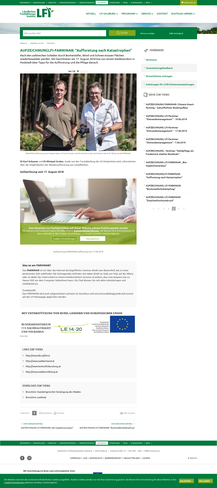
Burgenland (39, 2)
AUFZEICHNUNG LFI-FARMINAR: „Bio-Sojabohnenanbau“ (166, 164)
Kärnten (52, 2)
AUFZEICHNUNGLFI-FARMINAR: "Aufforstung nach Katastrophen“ (164, 175)
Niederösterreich (67, 2)
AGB (85, 458)
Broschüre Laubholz (36, 397)
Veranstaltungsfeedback (159, 67)
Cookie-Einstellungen (14, 482)
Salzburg (101, 2)
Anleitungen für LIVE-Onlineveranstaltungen (170, 84)
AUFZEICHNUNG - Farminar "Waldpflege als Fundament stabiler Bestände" (170, 152)
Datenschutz (95, 458)
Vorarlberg (136, 2)
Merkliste (190, 2)
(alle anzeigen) (176, 33)
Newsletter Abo (132, 458)
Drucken (60, 413)
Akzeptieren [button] (92, 238)
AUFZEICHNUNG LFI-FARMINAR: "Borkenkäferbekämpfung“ (163, 187)
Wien (148, 2)
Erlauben (204, 481)
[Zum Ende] (184, 209)
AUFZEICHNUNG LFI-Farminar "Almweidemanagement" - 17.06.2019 (166, 129)
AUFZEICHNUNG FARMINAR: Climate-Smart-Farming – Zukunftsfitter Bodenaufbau (170, 106)
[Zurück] (159, 209)
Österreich (25, 2)
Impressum (75, 458)
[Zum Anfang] (154, 209)
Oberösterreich (86, 2)
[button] (109, 13)
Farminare (151, 59)
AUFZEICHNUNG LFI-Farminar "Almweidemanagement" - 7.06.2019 (166, 140)
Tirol (125, 2)
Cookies (146, 458)
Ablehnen (185, 481)
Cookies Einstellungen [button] (64, 238)
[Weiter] (179, 209)
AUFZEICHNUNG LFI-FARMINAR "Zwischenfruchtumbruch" (163, 198)
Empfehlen (47, 413)
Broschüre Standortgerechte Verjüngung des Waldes (53, 391)
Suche (124, 33)
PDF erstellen (129, 413)
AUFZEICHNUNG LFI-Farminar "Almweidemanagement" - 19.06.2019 (166, 117)
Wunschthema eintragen (159, 76)
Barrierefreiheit (113, 458)
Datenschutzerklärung (86, 230)
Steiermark (114, 2)
